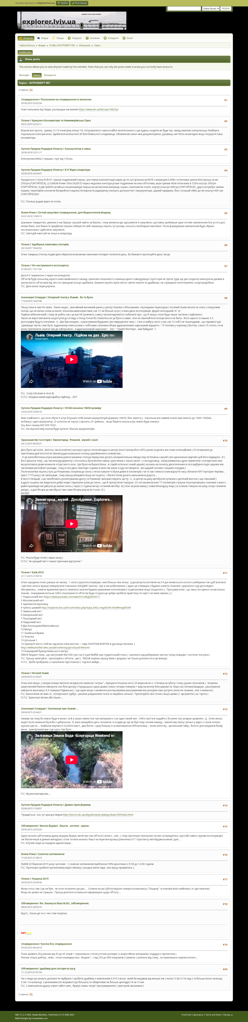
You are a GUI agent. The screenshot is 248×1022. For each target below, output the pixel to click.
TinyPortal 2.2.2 (55, 1015)
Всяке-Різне (28, 212)
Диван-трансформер (78, 804)
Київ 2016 (38, 572)
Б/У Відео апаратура (77, 169)
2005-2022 (69, 1015)
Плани (25, 120)
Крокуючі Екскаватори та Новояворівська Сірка (61, 120)
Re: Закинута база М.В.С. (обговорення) (64, 903)
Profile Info (25, 52)
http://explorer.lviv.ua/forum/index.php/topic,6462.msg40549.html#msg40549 (86, 607)
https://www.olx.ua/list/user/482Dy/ (98, 109)
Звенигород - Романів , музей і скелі (75, 440)
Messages (24, 75)
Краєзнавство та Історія (36, 440)
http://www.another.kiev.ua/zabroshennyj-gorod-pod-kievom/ (55, 647)
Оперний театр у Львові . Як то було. (70, 297)
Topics (36, 75)
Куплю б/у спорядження (56, 944)
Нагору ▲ (228, 1014)
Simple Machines (39, 1015)
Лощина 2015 (40, 878)
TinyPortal (186, 1014)
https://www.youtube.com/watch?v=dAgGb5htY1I (72, 596)
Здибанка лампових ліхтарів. (50, 244)
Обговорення (29, 825)
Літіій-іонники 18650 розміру (83, 408)
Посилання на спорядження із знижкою (66, 99)
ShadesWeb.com (40, 1018)
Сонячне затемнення (51, 854)
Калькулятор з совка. (78, 148)
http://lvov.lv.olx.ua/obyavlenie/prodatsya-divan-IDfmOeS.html (98, 814)
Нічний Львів (40, 673)
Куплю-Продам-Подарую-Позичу (42, 148)
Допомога (198, 1014)
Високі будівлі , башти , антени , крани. (65, 825)
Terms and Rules (213, 1014)
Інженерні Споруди (33, 297)
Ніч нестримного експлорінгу (50, 265)
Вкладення (50, 75)
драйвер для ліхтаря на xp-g (57, 968)
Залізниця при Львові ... (63, 708)
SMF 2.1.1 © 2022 (23, 1015)
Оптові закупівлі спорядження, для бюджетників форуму (74, 212)
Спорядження (30, 99)
